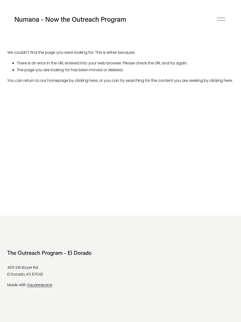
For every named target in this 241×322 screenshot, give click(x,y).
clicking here (86, 80)
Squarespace (39, 285)
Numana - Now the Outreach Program (70, 19)
